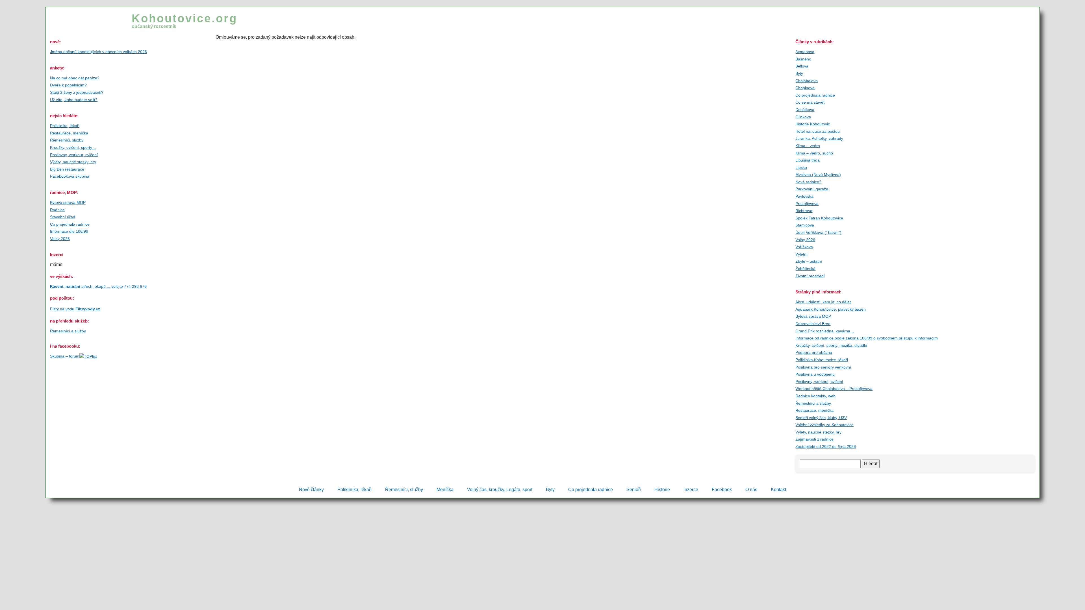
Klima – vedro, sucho (814, 153)
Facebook (722, 489)
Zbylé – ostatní (808, 261)
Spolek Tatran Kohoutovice (819, 218)
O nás (751, 489)
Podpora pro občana (813, 352)
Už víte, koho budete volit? (73, 99)
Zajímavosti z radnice (814, 439)
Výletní (801, 254)
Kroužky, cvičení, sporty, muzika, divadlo (831, 345)
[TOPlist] (88, 356)
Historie (662, 489)
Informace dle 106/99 (69, 231)
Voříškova (804, 247)
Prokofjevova (807, 203)
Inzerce (690, 489)
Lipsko (801, 167)
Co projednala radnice (70, 224)
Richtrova (803, 210)
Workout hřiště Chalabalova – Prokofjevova (834, 388)
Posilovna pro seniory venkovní (823, 367)
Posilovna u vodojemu (815, 374)
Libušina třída (807, 160)
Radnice (57, 210)
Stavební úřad (62, 217)
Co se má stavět (809, 102)
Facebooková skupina (69, 176)
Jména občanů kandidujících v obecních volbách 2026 (98, 51)
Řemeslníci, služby (66, 140)
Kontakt (778, 489)
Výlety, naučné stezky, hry (73, 162)
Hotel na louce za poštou (817, 131)
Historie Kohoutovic (812, 124)
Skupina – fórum (64, 356)
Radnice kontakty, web (815, 396)
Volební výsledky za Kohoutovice (824, 424)
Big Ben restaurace (67, 169)
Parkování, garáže (811, 189)
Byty (799, 73)
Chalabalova (806, 81)
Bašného (803, 59)
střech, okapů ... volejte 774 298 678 (98, 286)
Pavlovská (804, 196)
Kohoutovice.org (184, 20)
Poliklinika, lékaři (64, 125)
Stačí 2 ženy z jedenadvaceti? (76, 92)
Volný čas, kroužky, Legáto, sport (499, 489)
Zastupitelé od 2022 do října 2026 (825, 446)
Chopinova (805, 88)
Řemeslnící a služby (68, 331)
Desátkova (804, 109)
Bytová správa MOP (68, 202)
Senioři (633, 489)
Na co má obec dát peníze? (74, 78)
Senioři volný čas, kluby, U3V (821, 417)
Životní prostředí (810, 276)
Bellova (801, 66)
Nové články (311, 489)
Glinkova (803, 117)
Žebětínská (805, 268)
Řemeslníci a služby (813, 403)
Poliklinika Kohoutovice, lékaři (821, 360)
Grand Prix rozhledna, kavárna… (824, 331)
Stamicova (804, 225)
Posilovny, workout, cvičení (74, 154)
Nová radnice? (808, 182)
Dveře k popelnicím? (68, 85)
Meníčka (445, 489)
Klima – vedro (807, 145)
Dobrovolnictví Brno (812, 323)
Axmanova (804, 51)
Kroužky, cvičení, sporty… (73, 147)
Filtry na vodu (75, 309)
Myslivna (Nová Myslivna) (818, 174)
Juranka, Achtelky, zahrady (819, 138)
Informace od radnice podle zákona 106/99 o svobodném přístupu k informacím (866, 338)
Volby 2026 (60, 238)
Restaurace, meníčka (69, 133)
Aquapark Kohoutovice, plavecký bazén (830, 309)
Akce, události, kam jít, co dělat (823, 302)
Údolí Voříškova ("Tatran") (818, 232)
